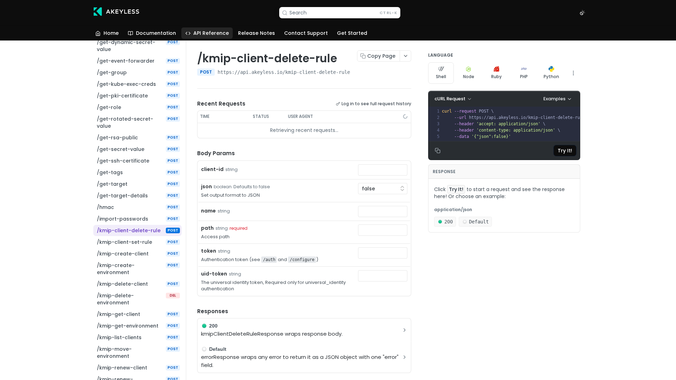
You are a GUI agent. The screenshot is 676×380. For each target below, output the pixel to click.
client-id (212, 169)
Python (551, 77)
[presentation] (515, 124)
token (208, 250)
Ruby (496, 77)
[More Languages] (573, 73)
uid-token (214, 273)
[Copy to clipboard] (357, 73)
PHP (524, 77)
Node (468, 77)
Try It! (565, 150)
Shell (441, 77)
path (207, 228)
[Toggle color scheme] (582, 12)
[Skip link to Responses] (192, 311)
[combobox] (382, 170)
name (208, 210)
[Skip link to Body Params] (192, 153)
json (206, 186)
